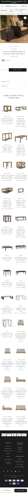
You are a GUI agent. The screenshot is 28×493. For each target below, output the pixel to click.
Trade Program (8, 459)
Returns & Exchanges (20, 466)
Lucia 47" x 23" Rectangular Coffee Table (20, 284)
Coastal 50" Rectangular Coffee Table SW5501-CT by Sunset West (21, 150)
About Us (8, 446)
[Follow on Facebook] (3, 471)
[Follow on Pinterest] (11, 471)
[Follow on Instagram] (7, 471)
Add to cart (17, 70)
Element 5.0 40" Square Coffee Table (21, 310)
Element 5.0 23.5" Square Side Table (7, 334)
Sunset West (7, 116)
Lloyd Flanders (14, 46)
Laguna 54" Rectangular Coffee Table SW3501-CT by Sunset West (21, 232)
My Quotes (11, 10)
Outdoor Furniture (8, 451)
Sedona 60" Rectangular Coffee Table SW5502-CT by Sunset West (21, 121)
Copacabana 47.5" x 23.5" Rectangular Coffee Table (21, 259)
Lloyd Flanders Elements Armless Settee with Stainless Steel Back (21, 365)
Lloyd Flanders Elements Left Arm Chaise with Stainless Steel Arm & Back (21, 393)
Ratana (7, 255)
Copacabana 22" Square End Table (7, 283)
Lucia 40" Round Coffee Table (7, 258)
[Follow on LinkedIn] (19, 471)
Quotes (20, 459)
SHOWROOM (4, 10)
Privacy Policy (20, 464)
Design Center (8, 448)
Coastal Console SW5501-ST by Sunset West (7, 148)
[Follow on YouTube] (15, 471)
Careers (8, 453)
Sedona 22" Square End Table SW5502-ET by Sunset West (7, 120)
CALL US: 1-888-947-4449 (20, 10)
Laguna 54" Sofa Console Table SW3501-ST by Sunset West (21, 203)
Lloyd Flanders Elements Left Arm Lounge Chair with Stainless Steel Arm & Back (7, 393)
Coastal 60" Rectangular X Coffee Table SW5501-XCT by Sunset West (7, 203)
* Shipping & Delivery (20, 461)
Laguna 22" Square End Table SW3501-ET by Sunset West (7, 231)
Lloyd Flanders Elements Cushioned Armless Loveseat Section (21, 421)
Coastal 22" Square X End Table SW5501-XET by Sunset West (20, 177)
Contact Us (19, 451)
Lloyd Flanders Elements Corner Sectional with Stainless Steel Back (20, 336)
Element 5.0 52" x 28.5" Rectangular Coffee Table (7, 310)
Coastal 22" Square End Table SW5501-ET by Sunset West (7, 177)
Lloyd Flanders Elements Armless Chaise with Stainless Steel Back (7, 421)
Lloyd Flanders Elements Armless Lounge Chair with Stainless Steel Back (7, 365)
